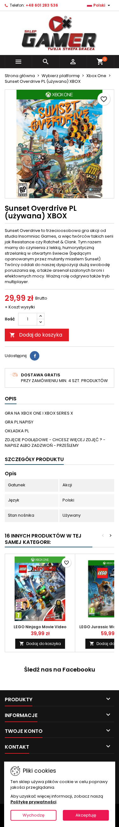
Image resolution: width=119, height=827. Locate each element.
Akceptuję (86, 815)
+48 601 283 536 (42, 5)
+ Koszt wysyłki (20, 307)
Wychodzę (33, 815)
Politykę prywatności (33, 802)
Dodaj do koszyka (36, 334)
